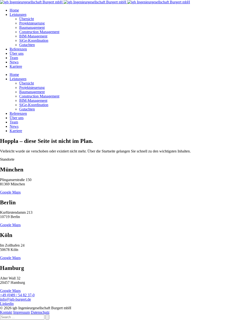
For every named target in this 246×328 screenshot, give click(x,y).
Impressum (21, 312)
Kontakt (6, 312)
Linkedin (7, 304)
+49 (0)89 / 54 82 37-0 (17, 295)
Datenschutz (40, 312)
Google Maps (10, 192)
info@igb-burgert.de (15, 299)
